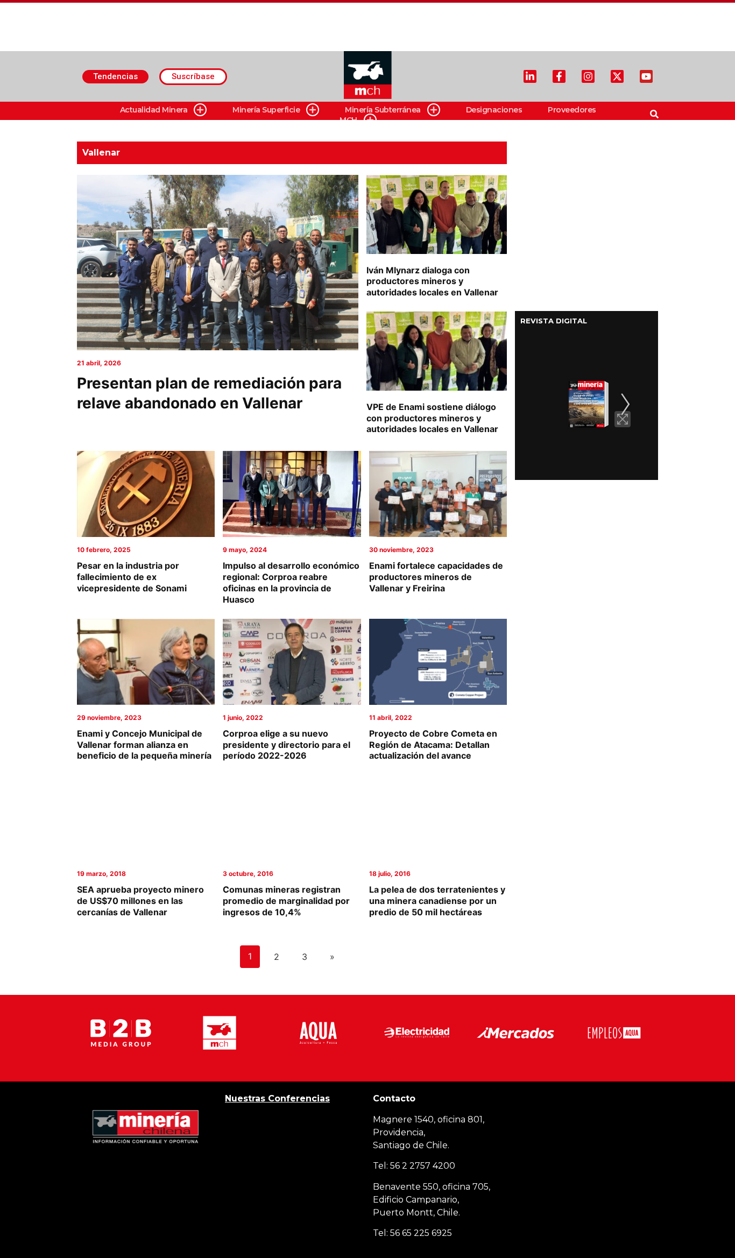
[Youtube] (646, 76)
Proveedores (572, 110)
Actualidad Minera (154, 110)
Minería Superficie (266, 110)
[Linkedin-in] (530, 76)
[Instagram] (588, 76)
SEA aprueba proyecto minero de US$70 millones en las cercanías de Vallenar (140, 900)
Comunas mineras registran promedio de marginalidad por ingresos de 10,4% (286, 900)
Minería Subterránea (383, 110)
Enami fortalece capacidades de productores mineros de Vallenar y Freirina (436, 576)
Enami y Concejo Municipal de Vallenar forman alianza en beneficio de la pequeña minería (144, 744)
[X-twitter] (617, 76)
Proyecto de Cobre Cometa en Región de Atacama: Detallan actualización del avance (433, 744)
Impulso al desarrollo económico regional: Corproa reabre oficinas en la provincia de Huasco (291, 582)
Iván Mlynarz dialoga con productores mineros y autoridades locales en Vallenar (432, 281)
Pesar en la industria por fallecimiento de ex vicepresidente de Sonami (132, 576)
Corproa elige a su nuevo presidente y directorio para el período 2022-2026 (286, 744)
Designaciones (494, 110)
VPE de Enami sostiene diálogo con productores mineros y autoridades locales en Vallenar (432, 418)
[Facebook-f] (559, 76)
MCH (348, 120)
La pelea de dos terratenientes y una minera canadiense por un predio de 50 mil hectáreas (437, 900)
